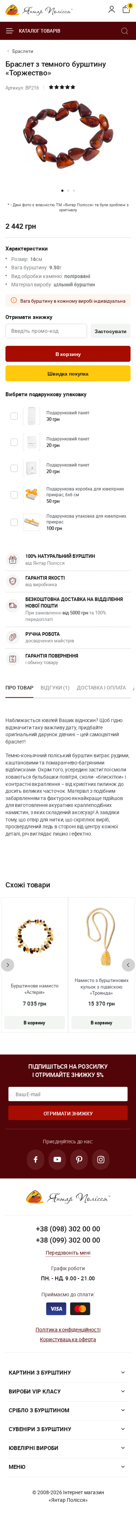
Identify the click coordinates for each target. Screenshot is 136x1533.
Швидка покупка (68, 374)
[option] (19, 690)
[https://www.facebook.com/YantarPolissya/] (35, 1159)
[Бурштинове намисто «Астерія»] (34, 937)
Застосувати (111, 331)
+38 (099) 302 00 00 (68, 1240)
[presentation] (7, 964)
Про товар (19, 687)
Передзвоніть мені (68, 1252)
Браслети (22, 51)
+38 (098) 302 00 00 (68, 1229)
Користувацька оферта (68, 1339)
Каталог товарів (39, 31)
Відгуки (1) (55, 687)
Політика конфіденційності (68, 1329)
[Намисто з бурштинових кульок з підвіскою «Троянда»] (101, 937)
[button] (62, 190)
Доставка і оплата (101, 687)
